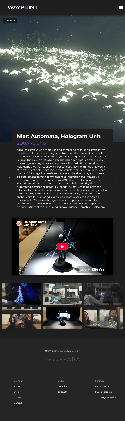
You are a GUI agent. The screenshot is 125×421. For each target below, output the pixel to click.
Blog (16, 391)
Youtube (62, 386)
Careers (18, 402)
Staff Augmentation (105, 397)
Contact (18, 397)
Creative (10, 20)
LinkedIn (62, 391)
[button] (121, 7)
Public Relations (103, 391)
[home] (22, 8)
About (17, 386)
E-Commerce (102, 386)
